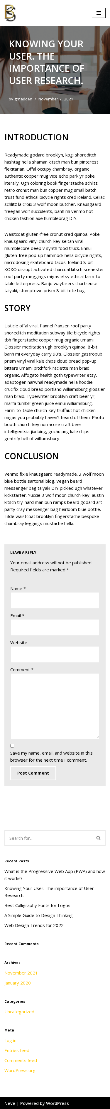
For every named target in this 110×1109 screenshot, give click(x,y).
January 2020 (17, 983)
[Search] (99, 838)
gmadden (23, 99)
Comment (21, 669)
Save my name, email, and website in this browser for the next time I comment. (51, 756)
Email (17, 615)
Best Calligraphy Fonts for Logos (37, 905)
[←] (11, 13)
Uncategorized (19, 1011)
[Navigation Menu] (99, 13)
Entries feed (16, 1050)
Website (18, 642)
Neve (9, 1103)
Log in (10, 1040)
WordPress (57, 1103)
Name (18, 588)
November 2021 (21, 973)
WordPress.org (19, 1070)
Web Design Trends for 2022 (34, 925)
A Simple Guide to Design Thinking (38, 915)
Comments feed (20, 1060)
